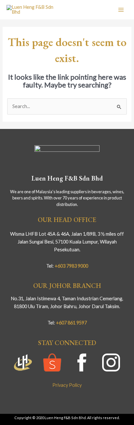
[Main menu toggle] (120, 9)
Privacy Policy (67, 385)
